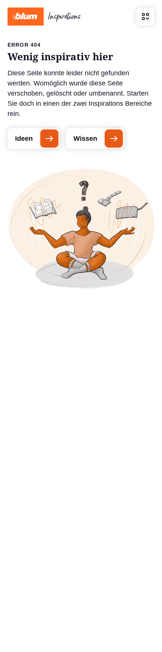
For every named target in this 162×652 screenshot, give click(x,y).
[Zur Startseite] (44, 17)
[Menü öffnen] (145, 17)
